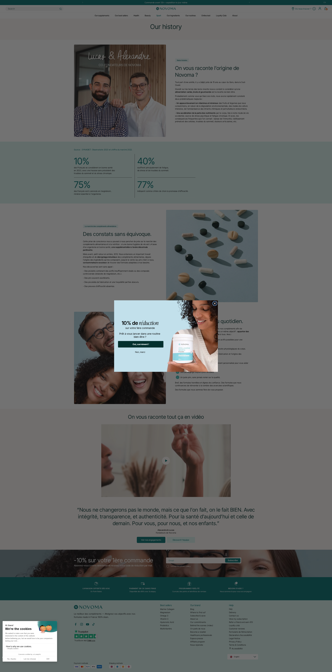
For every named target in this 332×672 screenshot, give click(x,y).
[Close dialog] (215, 303)
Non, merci (140, 352)
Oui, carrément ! (141, 344)
